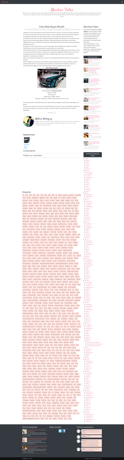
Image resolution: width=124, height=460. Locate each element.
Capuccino (46, 232)
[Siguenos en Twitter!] (60, 431)
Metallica (25, 337)
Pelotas (65, 358)
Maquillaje (31, 332)
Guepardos (78, 297)
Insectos (63, 311)
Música (71, 342)
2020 (45, 195)
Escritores (43, 276)
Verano (60, 411)
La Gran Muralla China (28, 319)
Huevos (32, 308)
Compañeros (64, 247)
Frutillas (25, 292)
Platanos (39, 366)
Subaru (71, 392)
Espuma (77, 276)
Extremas (53, 282)
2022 (49, 195)
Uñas (24, 408)
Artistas (54, 205)
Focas (34, 287)
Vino (78, 413)
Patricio (24, 358)
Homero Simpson (58, 305)
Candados (25, 232)
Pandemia (52, 353)
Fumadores (48, 292)
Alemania (68, 198)
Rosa (54, 382)
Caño (41, 232)
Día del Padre (35, 263)
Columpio (40, 247)
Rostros (62, 382)
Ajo (59, 198)
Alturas (41, 200)
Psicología (43, 371)
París (50, 355)
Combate (46, 247)
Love (44, 326)
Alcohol (63, 198)
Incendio (25, 311)
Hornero (73, 305)
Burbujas (54, 224)
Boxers (64, 221)
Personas (36, 361)
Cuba (24, 258)
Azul (63, 208)
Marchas (47, 332)
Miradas (53, 337)
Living (36, 324)
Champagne (26, 240)
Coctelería (60, 245)
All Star (31, 200)
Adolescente (35, 198)
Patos (77, 355)
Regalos (72, 374)
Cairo (44, 226)
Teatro (74, 395)
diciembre (89, 172)
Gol (45, 297)
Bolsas (74, 219)
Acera (24, 198)
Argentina (25, 205)
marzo (88, 188)
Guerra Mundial (43, 300)
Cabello (75, 224)
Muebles (72, 340)
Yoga (50, 418)
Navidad (73, 345)
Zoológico (60, 418)
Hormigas (67, 305)
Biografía (66, 216)
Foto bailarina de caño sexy (94, 344)
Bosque (45, 221)
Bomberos (33, 221)
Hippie (75, 303)
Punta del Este (69, 371)
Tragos (67, 403)
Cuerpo (34, 258)
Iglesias (49, 308)
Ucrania (65, 405)
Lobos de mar (59, 324)
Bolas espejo (64, 219)
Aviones (59, 208)
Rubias (72, 382)
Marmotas (77, 332)
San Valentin (42, 384)
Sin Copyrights (72, 390)
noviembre (89, 174)
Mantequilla (75, 329)
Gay (60, 295)
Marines (59, 332)
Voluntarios (57, 416)
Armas (37, 205)
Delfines (76, 258)
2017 (41, 195)
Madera (79, 326)
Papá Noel (73, 353)
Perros (24, 361)
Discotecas (44, 266)
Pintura (54, 363)
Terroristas (69, 397)
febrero (88, 169)
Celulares (38, 237)
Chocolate (36, 242)
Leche (28, 321)
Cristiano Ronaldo (51, 255)
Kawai (59, 316)
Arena (77, 203)
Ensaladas (64, 274)
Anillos (30, 203)
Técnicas (25, 397)
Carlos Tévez (53, 232)
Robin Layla (64, 379)
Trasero (72, 403)
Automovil (31, 29)
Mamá (38, 329)
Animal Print (36, 203)
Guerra (24, 300)
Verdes (64, 411)
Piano (24, 363)
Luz (68, 326)
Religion (25, 376)
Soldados (56, 392)
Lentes (47, 321)
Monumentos (31, 340)
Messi (77, 334)
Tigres (53, 400)
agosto (88, 160)
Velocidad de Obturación (29, 411)
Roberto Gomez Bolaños (54, 379)
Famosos (76, 282)
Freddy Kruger (62, 290)
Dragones (42, 269)
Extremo (59, 282)
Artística (59, 205)
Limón (78, 321)
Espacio (62, 276)
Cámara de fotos (31, 229)
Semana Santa (61, 387)
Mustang (36, 345)
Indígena (40, 311)
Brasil (68, 221)
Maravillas (41, 332)
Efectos (40, 271)
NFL (45, 347)
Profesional (72, 368)
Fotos (46, 29)
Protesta (32, 371)
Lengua (42, 321)
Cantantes (35, 232)
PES (48, 361)
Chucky (42, 242)
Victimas (45, 413)
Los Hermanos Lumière (28, 326)
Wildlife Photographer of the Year (31, 418)
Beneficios (35, 216)
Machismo (73, 326)
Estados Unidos (37, 279)
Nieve (52, 347)
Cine (66, 242)
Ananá (76, 200)
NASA (55, 345)
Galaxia (24, 295)
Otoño (68, 350)
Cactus (37, 226)
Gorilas (58, 297)
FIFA (66, 284)
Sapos (59, 384)
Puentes (50, 371)
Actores (29, 198)
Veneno (38, 411)
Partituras (55, 355)
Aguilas (55, 198)
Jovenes (32, 316)
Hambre (31, 303)
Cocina (43, 245)
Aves (54, 208)
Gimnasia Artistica (27, 297)
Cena (48, 237)
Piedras (28, 363)
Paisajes (78, 350)
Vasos (53, 408)
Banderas (55, 211)
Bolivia (70, 219)
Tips (57, 400)
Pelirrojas (56, 358)
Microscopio (40, 337)
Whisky (69, 416)
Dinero (34, 266)
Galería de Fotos (32, 295)
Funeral (58, 292)
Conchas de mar (27, 250)
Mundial (46, 342)
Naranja (47, 345)
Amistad (67, 200)
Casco (41, 234)
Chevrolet (58, 240)
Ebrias (73, 269)
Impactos (75, 308)
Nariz (51, 345)
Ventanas (54, 411)
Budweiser (36, 224)
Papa (64, 353)
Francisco (46, 290)
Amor (72, 200)
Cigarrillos (61, 242)
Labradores (53, 319)
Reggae (77, 374)
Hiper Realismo (68, 303)
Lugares (57, 326)
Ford (49, 287)
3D (56, 195)
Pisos (72, 363)
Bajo (76, 208)
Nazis (77, 345)
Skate (24, 392)
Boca (46, 219)
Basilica (47, 213)
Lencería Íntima (36, 321)
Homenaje (50, 305)
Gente (71, 295)
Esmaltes (56, 276)
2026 (86, 158)
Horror (78, 305)
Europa (36, 282)
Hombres (44, 305)
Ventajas (49, 411)
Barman (36, 213)
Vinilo (74, 413)
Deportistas (31, 261)
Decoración (70, 258)
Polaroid (75, 366)
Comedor (52, 247)
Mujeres (40, 342)
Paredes (37, 355)
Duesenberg (53, 269)
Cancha (68, 229)
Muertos (30, 342)
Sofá (49, 392)
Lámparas (71, 319)
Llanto (44, 324)
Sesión (28, 390)
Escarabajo (31, 276)
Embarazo (45, 274)
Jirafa (27, 316)
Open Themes (98, 458)
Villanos (70, 413)
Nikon (60, 347)
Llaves (49, 324)
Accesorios (71, 195)
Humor (41, 308)
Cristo (64, 255)
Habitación (77, 300)
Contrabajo (59, 253)
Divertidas (67, 266)
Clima (32, 245)
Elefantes (39, 274)
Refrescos (66, 374)
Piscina (68, 363)
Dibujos (76, 263)
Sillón (46, 390)
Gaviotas (56, 295)
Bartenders (41, 213)
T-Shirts (40, 395)
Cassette (56, 234)
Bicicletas (51, 216)
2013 (26, 195)
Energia (59, 274)
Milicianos (47, 337)
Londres (66, 324)
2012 (87, 412)
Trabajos (62, 403)
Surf (35, 395)
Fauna (24, 284)
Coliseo (29, 247)
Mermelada (68, 334)
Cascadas (36, 234)
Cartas (69, 232)
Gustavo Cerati (69, 300)
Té (71, 395)
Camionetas (50, 229)
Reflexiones (59, 374)
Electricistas (33, 274)
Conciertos (41, 250)
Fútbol (67, 292)
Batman (62, 213)
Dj (71, 266)
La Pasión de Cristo (40, 319)
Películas (50, 358)
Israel (54, 313)
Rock (73, 379)
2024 (86, 193)
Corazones (76, 253)
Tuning (48, 405)
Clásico (28, 245)
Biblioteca (45, 216)
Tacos (49, 395)
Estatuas (52, 279)
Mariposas (64, 332)
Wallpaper (63, 416)
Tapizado (54, 395)
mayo (88, 165)
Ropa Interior (48, 382)
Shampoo (37, 390)
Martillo (24, 334)
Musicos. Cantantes (27, 345)
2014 (30, 195)
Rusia (77, 382)
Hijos (62, 303)
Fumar (53, 292)
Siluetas (51, 390)
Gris (73, 297)
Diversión (61, 266)
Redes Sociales (51, 374)
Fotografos (60, 287)
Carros (41, 29)
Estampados (45, 279)
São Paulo (54, 384)
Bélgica (24, 216)
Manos (64, 329)
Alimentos (25, 200)
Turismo (54, 405)
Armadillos (31, 205)
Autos (36, 29)
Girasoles (35, 297)
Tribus (29, 405)
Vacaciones (40, 408)
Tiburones (43, 400)
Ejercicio (50, 271)
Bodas (50, 219)
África (47, 198)
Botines (59, 221)
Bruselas (30, 224)
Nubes (38, 350)
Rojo (77, 379)
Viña (29, 416)
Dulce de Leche (62, 269)
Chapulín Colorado (34, 240)
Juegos (41, 316)
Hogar (35, 305)
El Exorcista (63, 271)
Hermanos (56, 303)
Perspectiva (43, 361)
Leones (52, 321)
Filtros (78, 284)
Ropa (42, 382)
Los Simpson (39, 326)
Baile (72, 208)
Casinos (51, 234)
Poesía (66, 366)
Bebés (66, 213)
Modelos (67, 337)
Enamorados (52, 274)
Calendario (62, 226)
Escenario (37, 276)
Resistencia (43, 376)
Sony (67, 392)
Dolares (24, 269)
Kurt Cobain (78, 316)
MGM (34, 337)
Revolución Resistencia (28, 379)
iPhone (46, 313)
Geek (67, 295)
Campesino (57, 229)
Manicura (50, 329)
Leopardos (57, 321)
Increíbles (30, 311)
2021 (87, 239)
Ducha (47, 269)
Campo (63, 229)
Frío (73, 290)
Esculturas (50, 276)
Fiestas (62, 284)
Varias (49, 408)
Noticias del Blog (27, 350)
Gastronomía (45, 295)
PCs (36, 358)
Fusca (62, 292)
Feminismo (41, 284)
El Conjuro (56, 271)
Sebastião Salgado (27, 387)
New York (34, 347)
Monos (72, 337)
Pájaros (24, 353)
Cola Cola (70, 245)
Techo (78, 395)
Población (55, 366)
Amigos (62, 200)
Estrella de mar (71, 279)
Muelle (77, 340)
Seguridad (49, 387)
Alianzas (74, 198)
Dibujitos (71, 263)
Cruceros (69, 255)
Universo (75, 405)
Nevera (29, 347)
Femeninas (34, 284)
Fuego (33, 292)
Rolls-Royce (62, 29)
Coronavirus (30, 255)
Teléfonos (46, 397)
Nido (49, 347)
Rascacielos (34, 374)
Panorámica (59, 353)
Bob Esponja (33, 219)
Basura (57, 213)
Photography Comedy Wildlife (62, 361)
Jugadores (46, 316)
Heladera (45, 303)
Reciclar (44, 374)
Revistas (71, 376)
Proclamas (65, 368)
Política (24, 368)
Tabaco (44, 395)
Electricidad (26, 274)
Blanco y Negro (73, 216)
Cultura (39, 258)
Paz (33, 358)
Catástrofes (68, 234)
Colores (34, 247)
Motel (50, 340)
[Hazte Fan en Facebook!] (64, 431)
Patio (74, 355)
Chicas (67, 240)
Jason (77, 313)
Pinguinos (43, 363)
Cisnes (70, 242)
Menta (62, 334)
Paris (46, 355)
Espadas (67, 276)
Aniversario (49, 203)
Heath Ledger (38, 303)
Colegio (75, 245)
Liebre (73, 321)
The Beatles (25, 400)
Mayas (42, 334)
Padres (72, 350)
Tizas (65, 400)
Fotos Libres (35, 290)
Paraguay (31, 355)
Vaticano (58, 408)
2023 (53, 195)
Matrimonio (37, 334)
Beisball (77, 213)
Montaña (25, 340)
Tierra (49, 400)
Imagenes (51, 29)
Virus (44, 416)
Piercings (34, 363)
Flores (30, 287)
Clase (24, 245)
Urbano (28, 408)
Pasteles (65, 355)
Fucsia (29, 292)
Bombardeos (26, 221)
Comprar (70, 247)
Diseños (50, 266)
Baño (69, 211)
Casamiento (26, 234)
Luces (48, 326)
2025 (87, 170)
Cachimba (25, 226)
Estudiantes (25, 282)
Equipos (76, 274)
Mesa (73, 334)
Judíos (36, 316)
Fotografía (54, 287)
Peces (39, 358)
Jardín (73, 313)
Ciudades (75, 242)
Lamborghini (64, 319)
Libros (69, 321)
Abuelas (65, 195)
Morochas (38, 340)
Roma (31, 382)
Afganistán (42, 198)
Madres (24, 329)
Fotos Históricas (27, 290)
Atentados (25, 208)
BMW (24, 219)
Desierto (43, 261)
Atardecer (75, 205)
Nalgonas (41, 345)
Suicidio (25, 395)
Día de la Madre (71, 261)
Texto (74, 397)
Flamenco (25, 287)
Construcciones (42, 253)
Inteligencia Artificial (28, 313)
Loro (79, 324)
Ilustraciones (63, 308)
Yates (46, 418)
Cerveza (72, 237)
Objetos (44, 350)
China (31, 242)
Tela (36, 397)
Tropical (39, 405)
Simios (66, 390)
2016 (38, 195)
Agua (51, 198)
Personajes (30, 361)
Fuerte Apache (40, 292)
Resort (49, 376)
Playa (44, 366)
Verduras (70, 411)
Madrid (29, 329)
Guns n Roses (61, 300)
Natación (60, 345)
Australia (39, 208)
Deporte (25, 261)
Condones (54, 250)
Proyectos (37, 371)
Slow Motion (30, 392)
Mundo (51, 342)
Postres (35, 368)
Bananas (45, 211)
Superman (30, 395)
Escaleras (25, 276)
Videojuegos (55, 413)
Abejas (60, 195)
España (72, 276)
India (36, 311)
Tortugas (48, 403)
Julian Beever (53, 316)
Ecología (25, 271)
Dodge (75, 266)
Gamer (39, 295)
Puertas (55, 371)
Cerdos (62, 237)
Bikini (56, 216)
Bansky (60, 211)
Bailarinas (67, 208)
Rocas (69, 379)
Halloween (25, 303)
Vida (49, 413)
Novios (34, 350)
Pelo (61, 358)
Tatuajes (59, 395)
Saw (75, 384)
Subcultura (77, 392)
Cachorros (31, 226)
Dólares (30, 269)
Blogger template (89, 458)
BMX (28, 219)
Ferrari (47, 284)
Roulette (68, 382)
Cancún (73, 229)
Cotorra (37, 255)
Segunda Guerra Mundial (39, 387)
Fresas (69, 290)
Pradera (40, 368)
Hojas (39, 305)
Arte (41, 205)
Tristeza (34, 405)
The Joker (32, 400)
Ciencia (50, 242)
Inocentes (57, 311)
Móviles (59, 340)
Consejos (34, 253)
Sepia (24, 390)
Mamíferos (44, 329)
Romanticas (37, 382)
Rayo (40, 374)
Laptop (24, 321)
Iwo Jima (64, 313)
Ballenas (25, 211)
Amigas (57, 200)
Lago (58, 319)
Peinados (44, 358)
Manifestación (57, 329)
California (68, 226)
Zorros (69, 418)
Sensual (77, 387)
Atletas (30, 208)
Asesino (64, 205)
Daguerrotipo (58, 258)
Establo (24, 279)
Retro (66, 376)
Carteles (74, 232)
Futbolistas (72, 292)
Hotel (27, 308)
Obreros (49, 350)
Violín (37, 416)
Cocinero (48, 245)
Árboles (73, 203)
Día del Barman (26, 263)
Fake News (65, 282)
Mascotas (30, 334)
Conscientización (27, 253)
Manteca (69, 329)
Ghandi (76, 295)
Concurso (48, 250)
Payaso (29, 358)
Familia (71, 282)
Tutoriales (59, 405)
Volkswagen (50, 416)
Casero (46, 234)
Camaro (38, 229)
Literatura (30, 324)
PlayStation (49, 366)
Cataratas (61, 234)
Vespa (24, 413)
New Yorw (40, 347)
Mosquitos (45, 340)
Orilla (57, 350)
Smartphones (37, 392)
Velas (63, 408)
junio (87, 164)
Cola (65, 245)
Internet (36, 313)
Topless (74, 400)
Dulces (68, 269)
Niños (64, 347)
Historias (30, 305)
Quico (76, 371)
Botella (50, 221)
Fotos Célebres (72, 287)
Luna (65, 326)
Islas (50, 313)
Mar (36, 332)
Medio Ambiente (55, 334)
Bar (73, 211)
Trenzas (24, 405)
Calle (73, 226)
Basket (52, 213)
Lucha (52, 326)
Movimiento (66, 340)
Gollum (49, 297)
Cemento (43, 237)
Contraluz (65, 253)
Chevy (63, 240)
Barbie (77, 211)
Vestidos (29, 413)
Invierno (41, 313)
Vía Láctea (35, 413)
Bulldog (49, 224)
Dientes (24, 266)
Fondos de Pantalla (42, 287)
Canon (30, 232)
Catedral (74, 234)
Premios (45, 368)
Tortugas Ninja (55, 403)
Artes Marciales (47, 205)
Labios (47, 319)
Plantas (29, 366)
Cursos (51, 258)
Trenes (77, 403)
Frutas (76, 290)
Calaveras (55, 226)
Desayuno (37, 261)
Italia (60, 313)
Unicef (70, 405)
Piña (58, 363)
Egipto (45, 271)
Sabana (24, 384)
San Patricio (35, 384)
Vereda (75, 411)
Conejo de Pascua (67, 250)
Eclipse (78, 269)
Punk (63, 371)
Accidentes (78, 195)
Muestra (35, 342)
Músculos (66, 342)
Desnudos (49, 261)
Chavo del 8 (44, 240)
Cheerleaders (51, 240)
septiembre (89, 177)
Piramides (62, 363)
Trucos (44, 405)
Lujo (56, 29)
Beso (40, 216)
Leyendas (64, 321)
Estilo (64, 279)
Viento (65, 413)
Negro (24, 347)
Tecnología (31, 397)
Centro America (55, 237)
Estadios (30, 279)
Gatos (51, 295)
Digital (29, 266)
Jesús (24, 316)
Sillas (42, 390)
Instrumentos (70, 311)
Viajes (40, 413)
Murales (56, 342)
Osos (64, 350)
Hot (23, 308)
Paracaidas (25, 355)
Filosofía (74, 284)
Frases (56, 290)
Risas (45, 379)
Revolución (76, 376)
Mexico (30, 337)
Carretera (59, 232)
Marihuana (53, 332)
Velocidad (68, 408)
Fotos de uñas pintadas (93, 342)
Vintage (24, 416)
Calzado (78, 226)
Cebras (24, 237)
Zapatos (55, 418)
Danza (64, 258)
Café (41, 226)
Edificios (35, 271)
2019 (87, 280)
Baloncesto (39, 211)
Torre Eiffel (38, 403)
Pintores (49, 363)
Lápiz (76, 319)
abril (87, 167)
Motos (54, 340)
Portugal (29, 368)
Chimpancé (25, 242)
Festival (57, 284)
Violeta (32, 416)
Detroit (55, 261)
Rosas (57, 382)
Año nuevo (61, 203)
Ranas (28, 374)
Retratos (61, 376)
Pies (38, 363)
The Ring (38, 400)
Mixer (58, 337)
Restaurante (55, 376)
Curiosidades (45, 258)
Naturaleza (66, 345)
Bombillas (39, 221)
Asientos (70, 205)
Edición (30, 271)
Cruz (74, 255)
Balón (33, 211)
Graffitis (69, 297)
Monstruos (78, 337)
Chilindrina (73, 240)
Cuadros (78, 255)
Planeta (24, 366)
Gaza (63, 295)
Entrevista (70, 274)
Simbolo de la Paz (58, 390)
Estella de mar (58, 279)
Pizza (76, 363)
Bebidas (71, 213)
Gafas (78, 292)
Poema (61, 366)
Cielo (46, 242)
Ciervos (55, 242)
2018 (87, 303)
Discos (38, 266)
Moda (62, 337)
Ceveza (77, 237)
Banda (50, 211)
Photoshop (74, 361)
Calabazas (49, 226)
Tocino (69, 400)
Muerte (24, 342)
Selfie (55, 387)
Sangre (48, 384)
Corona (24, 255)
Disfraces (55, 266)
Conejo (59, 250)
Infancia (46, 311)
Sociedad (44, 392)
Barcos (30, 213)
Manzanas (25, 332)
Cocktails (54, 245)
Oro (61, 350)
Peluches (70, 358)
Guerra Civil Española (32, 300)
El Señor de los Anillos (72, 271)
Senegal (68, 387)
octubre (88, 176)
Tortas (43, 403)
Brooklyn (25, 224)
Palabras (29, 353)
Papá (68, 353)
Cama (24, 229)
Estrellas (78, 279)
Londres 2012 (73, 324)
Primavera (58, 368)
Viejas (60, 413)
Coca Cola (37, 245)
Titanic (61, 400)
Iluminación (56, 308)
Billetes (61, 216)
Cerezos (67, 237)
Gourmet (63, 297)
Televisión (52, 397)
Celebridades (30, 237)
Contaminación (51, 253)
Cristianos (59, 255)
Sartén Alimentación (67, 384)
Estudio (32, 282)
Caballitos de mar (62, 224)
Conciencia (35, 250)
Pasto (70, 355)
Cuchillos (28, 258)
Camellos (43, 229)
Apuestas (67, 203)
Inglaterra (51, 311)
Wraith (68, 29)
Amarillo (52, 200)
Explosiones (47, 282)
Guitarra (54, 300)
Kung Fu (72, 316)
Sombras (62, 392)
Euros (41, 282)
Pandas (47, 353)
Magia (34, 329)
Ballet (29, 211)
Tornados (31, 403)
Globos (41, 297)
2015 (34, 195)
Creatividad (43, 255)
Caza (79, 234)
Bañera (65, 211)
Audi (35, 208)
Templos (59, 397)
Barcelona (25, 213)
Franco (52, 290)
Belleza (29, 216)
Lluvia (53, 324)
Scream (79, 384)
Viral (41, 416)
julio (87, 162)
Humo (36, 308)
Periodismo (77, 358)
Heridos (51, 303)
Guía (50, 300)
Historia (25, 305)
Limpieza (25, 324)
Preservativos (51, 368)
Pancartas (41, 353)
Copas (70, 253)
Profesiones (26, 371)
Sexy (32, 390)
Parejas (42, 355)
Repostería (36, 376)
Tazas (68, 395)
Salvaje (29, 384)
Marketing (71, 332)
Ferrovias (52, 284)
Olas (53, 350)
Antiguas (55, 203)
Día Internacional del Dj (61, 263)
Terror (63, 397)
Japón (69, 313)
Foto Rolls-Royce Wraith (27, 146)
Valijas (45, 408)
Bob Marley (41, 219)
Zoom (65, 418)
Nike (56, 347)
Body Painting (56, 219)
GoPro (53, 297)
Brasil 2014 (73, 221)
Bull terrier (43, 224)
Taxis (64, 395)
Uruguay (34, 408)
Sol (52, 392)
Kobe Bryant (65, 316)
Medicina (47, 334)
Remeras (30, 376)
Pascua (60, 355)
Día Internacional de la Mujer (47, 263)
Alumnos (47, 200)
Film (69, 284)
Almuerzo (36, 200)
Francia (41, 290)
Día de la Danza (62, 261)
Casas (31, 234)
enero (88, 191)
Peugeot (52, 361)
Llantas (40, 324)
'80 (23, 195)
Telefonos (40, 397)
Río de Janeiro (39, 379)
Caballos (70, 224)
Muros (61, 342)
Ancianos (25, 203)
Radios (24, 374)
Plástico (34, 366)
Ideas (45, 308)
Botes (54, 221)
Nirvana (69, 347)
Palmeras (35, 353)
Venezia (44, 411)
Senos (72, 387)
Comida (57, 247)
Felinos (28, 284)
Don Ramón (36, 269)
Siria (78, 390)
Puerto (59, 371)
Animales (42, 203)
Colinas (24, 247)
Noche (74, 347)
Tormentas (25, 403)
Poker (70, 366)
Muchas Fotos (62, 10)
